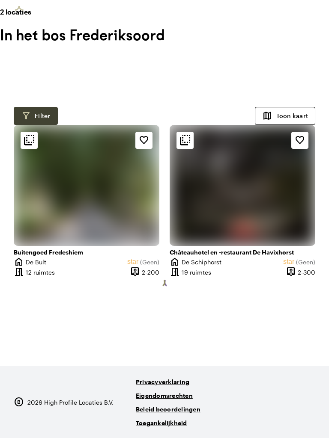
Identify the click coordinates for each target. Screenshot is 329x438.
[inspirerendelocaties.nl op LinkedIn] (307, 419)
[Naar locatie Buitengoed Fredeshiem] (86, 185)
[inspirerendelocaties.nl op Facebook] (283, 419)
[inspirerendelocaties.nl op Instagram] (259, 419)
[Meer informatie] (29, 140)
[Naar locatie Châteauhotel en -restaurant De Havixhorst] (242, 185)
